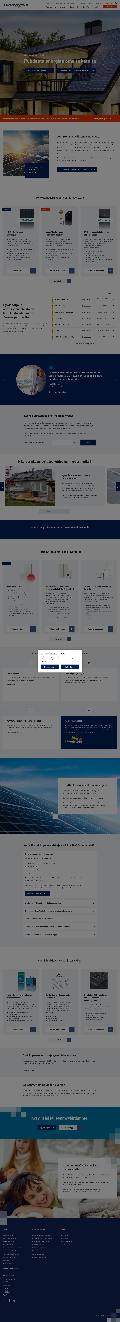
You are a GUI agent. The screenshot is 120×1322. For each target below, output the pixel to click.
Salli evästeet (70, 667)
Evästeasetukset (50, 667)
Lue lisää (43, 661)
